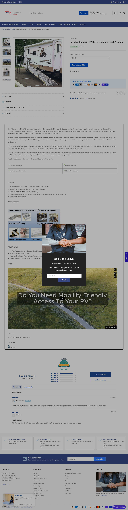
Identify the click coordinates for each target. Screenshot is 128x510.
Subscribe (64, 280)
